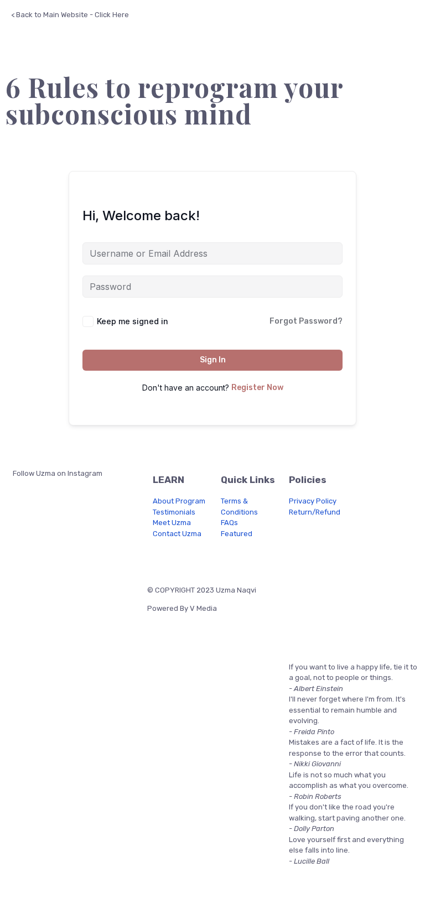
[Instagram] (190, 558)
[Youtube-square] (220, 558)
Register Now (257, 387)
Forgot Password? (306, 321)
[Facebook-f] (161, 558)
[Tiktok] (249, 558)
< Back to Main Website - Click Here (70, 15)
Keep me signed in (132, 321)
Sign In (213, 360)
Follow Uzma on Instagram (56, 473)
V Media (203, 608)
